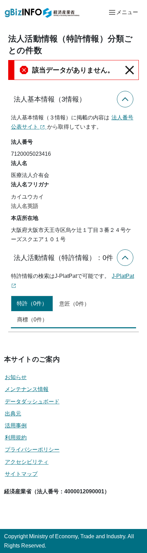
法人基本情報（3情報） (50, 99)
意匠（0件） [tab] (74, 304)
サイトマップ (21, 474)
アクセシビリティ (27, 462)
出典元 (13, 413)
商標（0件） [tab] (32, 319)
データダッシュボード (32, 401)
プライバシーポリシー (32, 449)
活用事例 (16, 425)
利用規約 (16, 437)
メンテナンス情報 (27, 389)
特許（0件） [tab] (32, 303)
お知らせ (16, 377)
